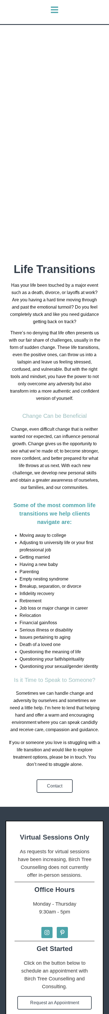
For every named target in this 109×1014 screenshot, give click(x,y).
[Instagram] (47, 932)
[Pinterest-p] (62, 932)
